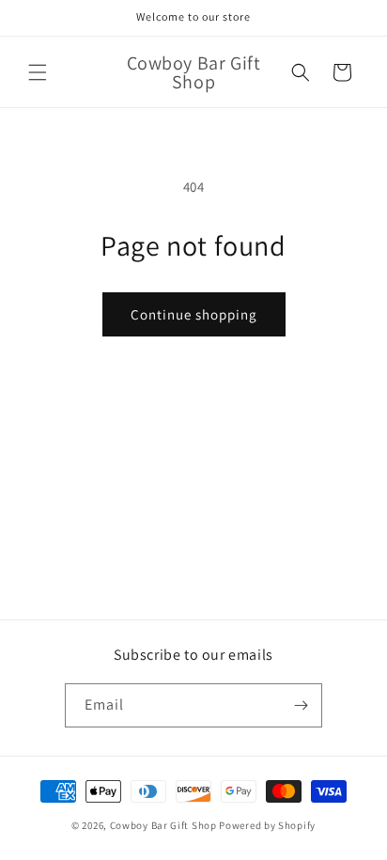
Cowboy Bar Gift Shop (163, 825)
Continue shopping (194, 314)
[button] (37, 72)
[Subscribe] (300, 705)
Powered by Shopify (267, 825)
